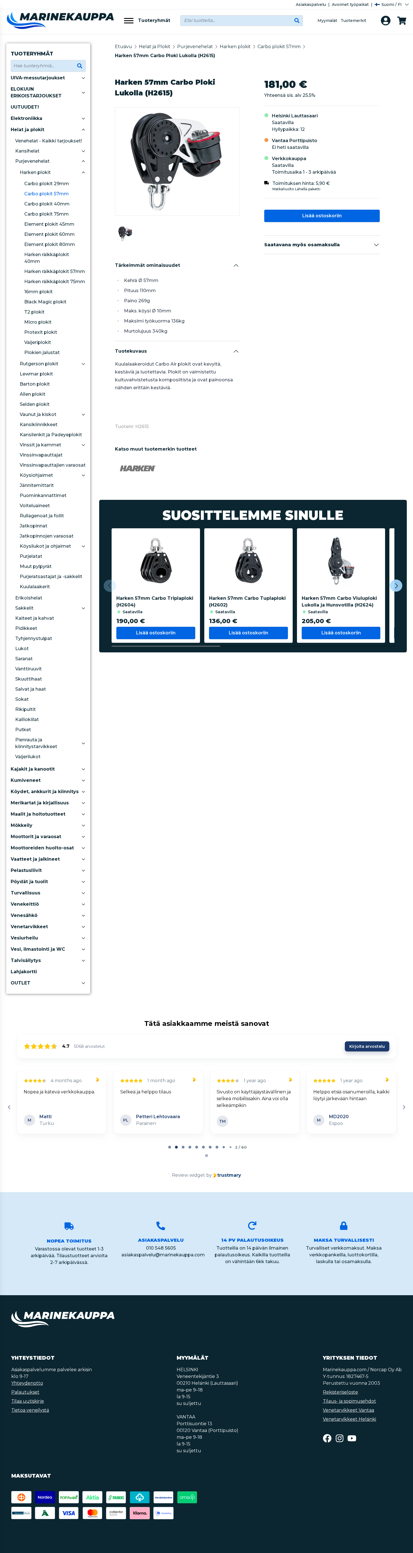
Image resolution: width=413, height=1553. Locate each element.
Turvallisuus (25, 893)
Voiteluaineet (35, 505)
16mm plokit (38, 291)
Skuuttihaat (28, 679)
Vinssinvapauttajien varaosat (53, 465)
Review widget (188, 1175)
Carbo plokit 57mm (46, 193)
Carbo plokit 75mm (46, 214)
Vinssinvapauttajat (41, 455)
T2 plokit (34, 312)
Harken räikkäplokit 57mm (54, 271)
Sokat (22, 699)
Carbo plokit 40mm (47, 204)
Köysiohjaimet (36, 475)
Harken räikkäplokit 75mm (54, 281)
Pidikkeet (26, 628)
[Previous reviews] (9, 1107)
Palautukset (25, 1392)
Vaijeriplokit (37, 342)
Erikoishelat (28, 598)
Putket (23, 729)
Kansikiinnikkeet (38, 424)
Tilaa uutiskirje (27, 1401)
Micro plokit (38, 322)
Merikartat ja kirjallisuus (40, 802)
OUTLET (20, 983)
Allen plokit (32, 394)
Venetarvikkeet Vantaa (348, 1410)
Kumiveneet (26, 780)
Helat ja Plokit (154, 46)
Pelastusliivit (26, 870)
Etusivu (123, 46)
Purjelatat (31, 556)
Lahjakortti (24, 971)
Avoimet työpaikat (350, 4)
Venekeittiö (25, 904)
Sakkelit (24, 608)
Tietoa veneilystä (30, 1410)
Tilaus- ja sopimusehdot (349, 1401)
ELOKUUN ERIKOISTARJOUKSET (36, 92)
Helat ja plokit (27, 129)
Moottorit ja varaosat (36, 836)
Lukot (22, 648)
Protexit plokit (40, 332)
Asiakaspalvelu (311, 4)
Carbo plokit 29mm (46, 183)
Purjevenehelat (32, 161)
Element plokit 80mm (49, 244)
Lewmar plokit (36, 374)
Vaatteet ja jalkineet (35, 859)
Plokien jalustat (42, 352)
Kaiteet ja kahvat (34, 618)
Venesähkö (24, 915)
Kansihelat (27, 151)
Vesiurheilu (24, 938)
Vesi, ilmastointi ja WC (38, 949)
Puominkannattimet (43, 495)
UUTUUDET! (25, 107)
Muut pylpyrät (36, 566)
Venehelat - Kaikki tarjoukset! (48, 141)
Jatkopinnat (33, 526)
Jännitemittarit (37, 485)
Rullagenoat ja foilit (42, 515)
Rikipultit (25, 709)
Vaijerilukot (28, 756)
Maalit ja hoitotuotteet (38, 814)
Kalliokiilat (27, 719)
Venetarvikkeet (29, 926)
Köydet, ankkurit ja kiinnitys (45, 791)
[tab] (169, 1147)
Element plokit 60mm (49, 234)
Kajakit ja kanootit (33, 769)
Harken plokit (35, 172)
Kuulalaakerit (35, 586)
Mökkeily (21, 825)
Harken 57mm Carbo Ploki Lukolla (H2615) (165, 55)
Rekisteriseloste (340, 1392)
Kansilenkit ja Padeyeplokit (51, 434)
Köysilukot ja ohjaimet (45, 546)
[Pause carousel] (206, 1155)
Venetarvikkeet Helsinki (349, 1419)
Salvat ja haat (30, 689)
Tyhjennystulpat (33, 638)
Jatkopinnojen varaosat (47, 536)
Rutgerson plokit (39, 363)
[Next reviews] (403, 1107)
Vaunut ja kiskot (38, 414)
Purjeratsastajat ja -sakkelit (51, 576)
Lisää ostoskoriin (322, 215)
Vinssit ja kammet (40, 444)
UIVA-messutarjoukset (38, 77)
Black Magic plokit (45, 302)
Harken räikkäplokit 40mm (46, 258)
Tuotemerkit (353, 20)
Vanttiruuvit (28, 669)
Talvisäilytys (26, 960)
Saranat (24, 658)
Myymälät (327, 20)
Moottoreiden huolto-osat (42, 848)
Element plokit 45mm (49, 224)
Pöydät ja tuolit (29, 881)
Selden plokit (35, 404)
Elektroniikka (26, 118)
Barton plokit (35, 384)
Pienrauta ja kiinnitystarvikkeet (36, 743)
